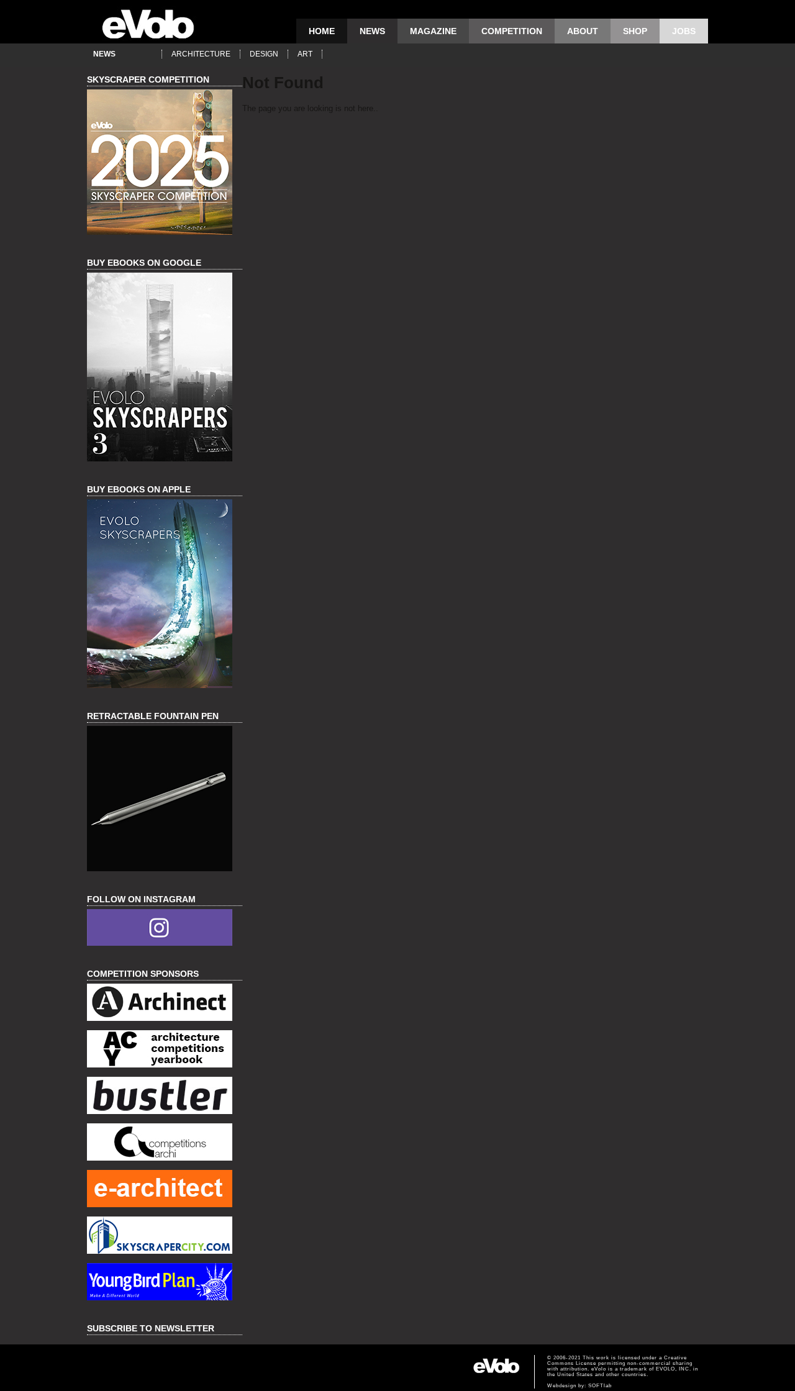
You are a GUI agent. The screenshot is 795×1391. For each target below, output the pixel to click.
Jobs (684, 31)
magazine (433, 31)
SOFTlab (600, 1386)
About (582, 31)
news (372, 31)
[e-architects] (164, 1190)
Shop (635, 31)
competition (511, 31)
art (305, 54)
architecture (200, 54)
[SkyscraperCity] (164, 1237)
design (264, 54)
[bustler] (164, 1097)
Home (322, 31)
